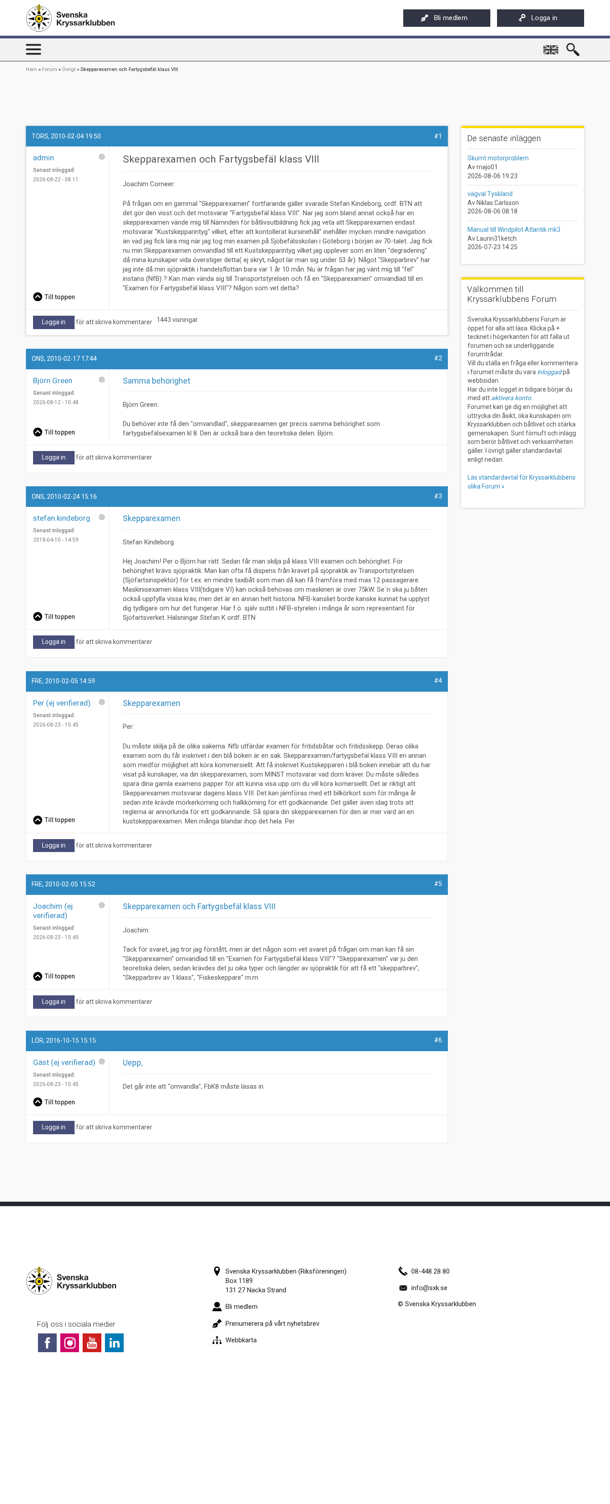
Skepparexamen (151, 518)
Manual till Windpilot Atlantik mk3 (514, 229)
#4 (438, 680)
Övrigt (68, 69)
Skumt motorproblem (498, 158)
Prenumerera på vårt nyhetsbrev (272, 1324)
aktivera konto (511, 397)
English (551, 46)
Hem (31, 69)
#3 (438, 496)
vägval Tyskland (490, 193)
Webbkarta (241, 1340)
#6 (438, 1040)
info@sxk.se (429, 1288)
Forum (49, 69)
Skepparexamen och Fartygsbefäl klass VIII (199, 906)
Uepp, (132, 1062)
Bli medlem (451, 18)
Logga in (544, 18)
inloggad (549, 372)
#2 (438, 358)
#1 (438, 136)
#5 (438, 883)
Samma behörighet (156, 380)
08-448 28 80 (430, 1271)
